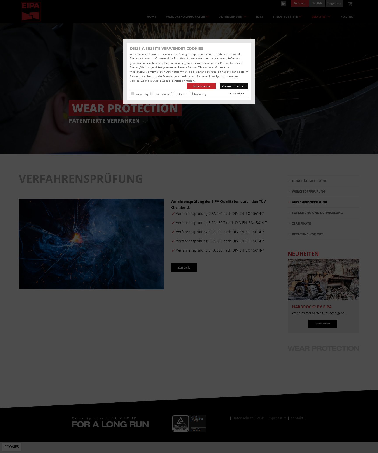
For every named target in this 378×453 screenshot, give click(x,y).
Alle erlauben (201, 86)
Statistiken (181, 94)
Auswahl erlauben (233, 86)
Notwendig (142, 94)
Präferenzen (162, 94)
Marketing (200, 94)
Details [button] (232, 93)
